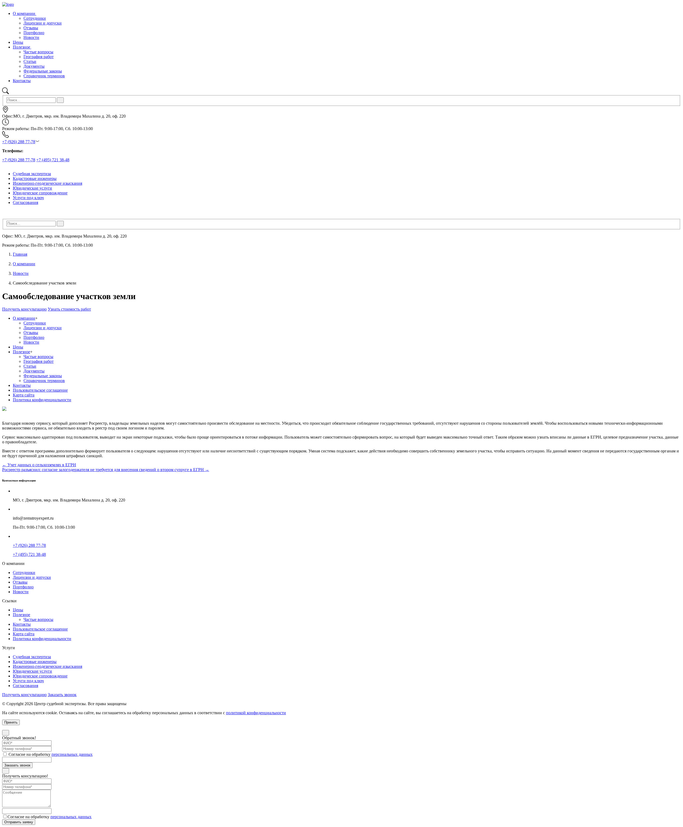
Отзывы (30, 332)
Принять (11, 722)
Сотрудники (34, 323)
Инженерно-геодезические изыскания (47, 183)
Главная (20, 254)
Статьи (29, 366)
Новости (21, 273)
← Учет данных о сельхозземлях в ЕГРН (39, 465)
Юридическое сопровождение (40, 193)
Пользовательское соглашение (40, 390)
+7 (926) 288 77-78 (18, 141)
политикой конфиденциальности (256, 712)
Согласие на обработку (50, 754)
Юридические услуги (32, 188)
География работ (38, 361)
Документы (34, 371)
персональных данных (72, 754)
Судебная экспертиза (32, 173)
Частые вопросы (38, 356)
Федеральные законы (42, 376)
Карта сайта (23, 395)
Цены (18, 42)
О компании (24, 13)
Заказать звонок (62, 694)
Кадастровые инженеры (35, 178)
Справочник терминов (44, 380)
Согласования (25, 202)
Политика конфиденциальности (42, 400)
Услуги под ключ (28, 197)
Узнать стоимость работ (69, 309)
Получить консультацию (24, 309)
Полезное (22, 47)
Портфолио (33, 337)
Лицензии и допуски (42, 328)
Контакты (22, 80)
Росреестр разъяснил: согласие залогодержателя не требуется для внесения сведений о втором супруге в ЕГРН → (105, 469)
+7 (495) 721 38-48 (52, 160)
